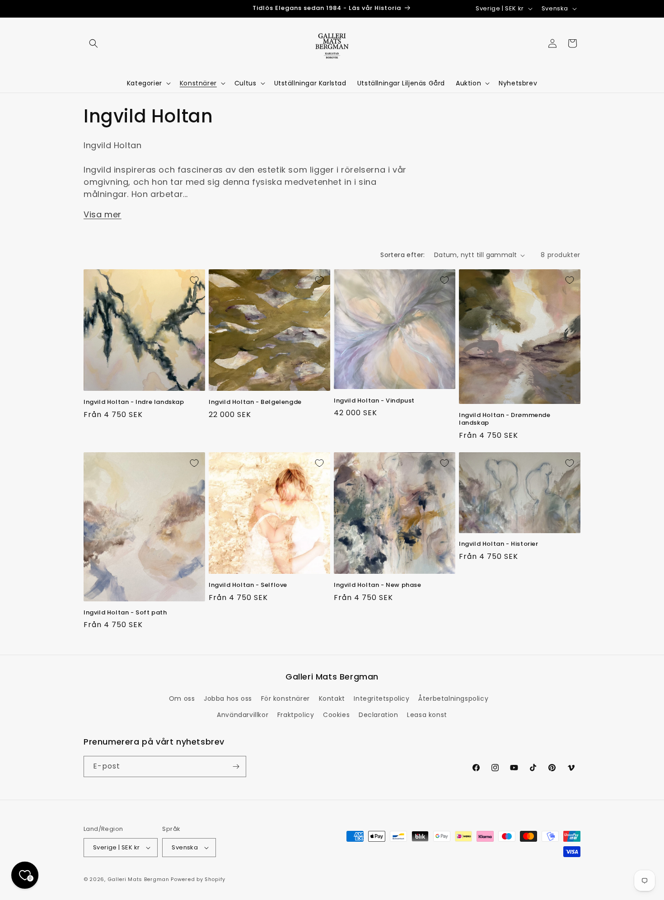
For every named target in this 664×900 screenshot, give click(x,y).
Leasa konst (427, 714)
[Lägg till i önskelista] (194, 280)
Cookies (336, 714)
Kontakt (332, 698)
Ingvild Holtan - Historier (498, 544)
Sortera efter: (402, 254)
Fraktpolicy (295, 714)
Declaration (378, 714)
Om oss (182, 698)
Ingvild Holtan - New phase (377, 585)
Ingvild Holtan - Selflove (248, 585)
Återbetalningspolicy (453, 698)
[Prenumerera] (236, 766)
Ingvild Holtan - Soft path (125, 613)
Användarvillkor (242, 714)
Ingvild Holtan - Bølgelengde (255, 402)
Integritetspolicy (381, 698)
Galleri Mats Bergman (138, 879)
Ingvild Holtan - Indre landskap (134, 402)
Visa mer (103, 214)
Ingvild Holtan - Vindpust (374, 401)
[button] (93, 43)
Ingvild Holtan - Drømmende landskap (505, 419)
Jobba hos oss (228, 698)
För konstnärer (285, 698)
